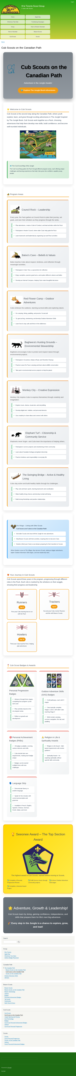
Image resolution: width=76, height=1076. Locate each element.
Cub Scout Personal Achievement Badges (16, 1022)
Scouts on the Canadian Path (14, 973)
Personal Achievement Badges (13, 997)
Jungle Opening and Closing (12, 1017)
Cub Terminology (9, 1019)
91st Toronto (8, 952)
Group (12, 27)
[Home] (10, 9)
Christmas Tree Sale (12, 22)
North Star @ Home (10, 1003)
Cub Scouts (13, 36)
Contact (3, 1071)
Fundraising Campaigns (38, 22)
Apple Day (38, 17)
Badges (7, 995)
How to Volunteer (12, 31)
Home (12, 17)
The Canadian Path (10, 968)
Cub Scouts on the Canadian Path (15, 971)
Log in (72, 2)
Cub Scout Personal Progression (13, 1026)
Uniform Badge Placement (12, 958)
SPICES (7, 978)
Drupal (9, 1067)
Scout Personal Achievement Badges (15, 1044)
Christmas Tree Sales (10, 956)
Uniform (7, 993)
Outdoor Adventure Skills (11, 976)
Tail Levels (7, 999)
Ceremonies (8, 1001)
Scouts (38, 36)
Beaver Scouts (38, 31)
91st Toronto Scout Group (33, 5)
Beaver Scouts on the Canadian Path (16, 970)
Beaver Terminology (10, 991)
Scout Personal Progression (12, 1038)
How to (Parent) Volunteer (38, 27)
